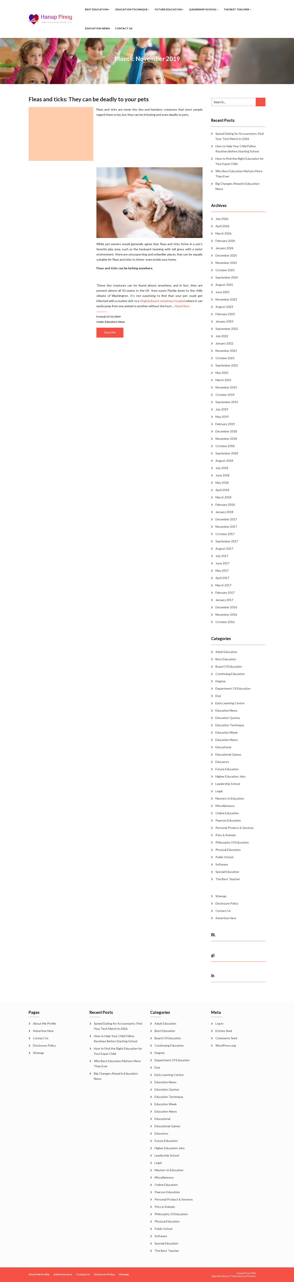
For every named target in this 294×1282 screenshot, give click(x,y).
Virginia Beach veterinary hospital (162, 301)
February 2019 (225, 424)
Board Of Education (228, 666)
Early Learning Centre (229, 703)
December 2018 (226, 431)
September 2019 (226, 402)
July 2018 (221, 468)
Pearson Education (228, 820)
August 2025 (224, 284)
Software (221, 864)
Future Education (168, 9)
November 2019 (226, 387)
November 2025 (226, 263)
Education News (226, 710)
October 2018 (225, 446)
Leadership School (203, 9)
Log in (219, 1023)
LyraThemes (249, 1276)
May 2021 (222, 372)
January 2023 (224, 321)
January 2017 (224, 600)
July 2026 (221, 219)
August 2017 (224, 548)
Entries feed (223, 1031)
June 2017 (222, 563)
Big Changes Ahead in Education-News (237, 186)
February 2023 (225, 314)
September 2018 (226, 453)
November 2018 (226, 438)
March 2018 (223, 497)
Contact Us (123, 28)
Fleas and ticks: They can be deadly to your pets (89, 99)
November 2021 (226, 350)
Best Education (96, 9)
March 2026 (223, 233)
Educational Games (228, 754)
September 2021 (226, 365)
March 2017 (223, 585)
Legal (219, 791)
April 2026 (222, 226)
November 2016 (226, 614)
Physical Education (228, 850)
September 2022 (226, 328)
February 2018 (225, 504)
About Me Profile (44, 1023)
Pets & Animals (225, 835)
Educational (223, 747)
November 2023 (226, 299)
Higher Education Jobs (230, 776)
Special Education (227, 871)
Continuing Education (230, 674)
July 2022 (221, 336)
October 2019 (225, 394)
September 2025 (226, 277)
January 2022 (224, 343)
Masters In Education (229, 798)
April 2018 (222, 490)
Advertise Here (225, 918)
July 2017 (221, 556)
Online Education (227, 813)
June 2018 (222, 475)
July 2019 (221, 409)
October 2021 (225, 358)
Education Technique (131, 9)
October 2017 (225, 534)
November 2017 (226, 526)
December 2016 (226, 607)
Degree (220, 681)
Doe (218, 696)
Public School (224, 857)
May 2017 (222, 570)
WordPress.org (225, 1045)
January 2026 (224, 248)
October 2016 (225, 622)
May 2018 (222, 482)
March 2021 (223, 380)
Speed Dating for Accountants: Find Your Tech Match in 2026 (239, 136)
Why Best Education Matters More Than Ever (238, 173)
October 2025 (225, 270)
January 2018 (224, 512)
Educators (222, 762)
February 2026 (225, 241)
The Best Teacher (236, 9)
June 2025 (222, 292)
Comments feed (226, 1038)
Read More (182, 306)
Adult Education (226, 652)
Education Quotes (227, 718)
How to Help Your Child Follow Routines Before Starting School (237, 148)
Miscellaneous (225, 806)
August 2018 (224, 460)
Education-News (97, 28)
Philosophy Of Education (232, 842)
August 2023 (224, 306)
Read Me (110, 332)
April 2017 (222, 578)
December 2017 (226, 519)
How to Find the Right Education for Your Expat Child (239, 161)
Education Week (226, 732)
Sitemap (220, 896)
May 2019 (222, 416)
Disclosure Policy (226, 903)
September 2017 (226, 541)
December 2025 (226, 255)
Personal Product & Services (234, 828)
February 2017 (225, 592)
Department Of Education (233, 688)
